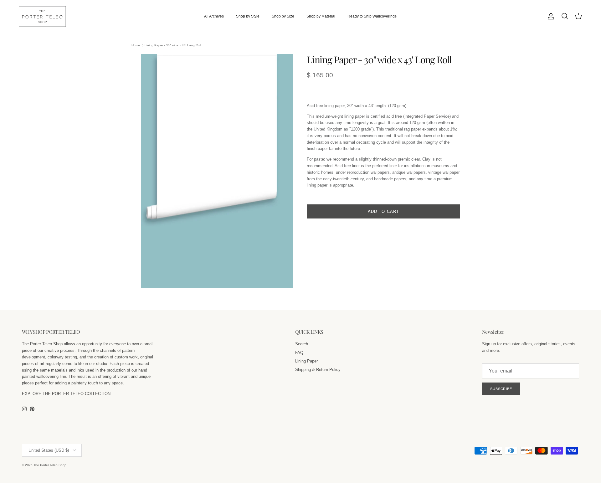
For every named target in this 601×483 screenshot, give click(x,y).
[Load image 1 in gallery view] (217, 171)
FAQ (299, 352)
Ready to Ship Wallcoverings (372, 16)
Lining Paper (306, 361)
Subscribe (501, 389)
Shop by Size (283, 16)
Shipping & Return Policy (318, 369)
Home (135, 45)
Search (301, 344)
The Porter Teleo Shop (49, 465)
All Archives (214, 16)
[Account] (550, 16)
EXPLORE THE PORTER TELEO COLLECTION (66, 393)
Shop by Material (320, 16)
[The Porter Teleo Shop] (42, 16)
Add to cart (383, 211)
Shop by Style (247, 16)
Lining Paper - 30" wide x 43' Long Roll (173, 45)
